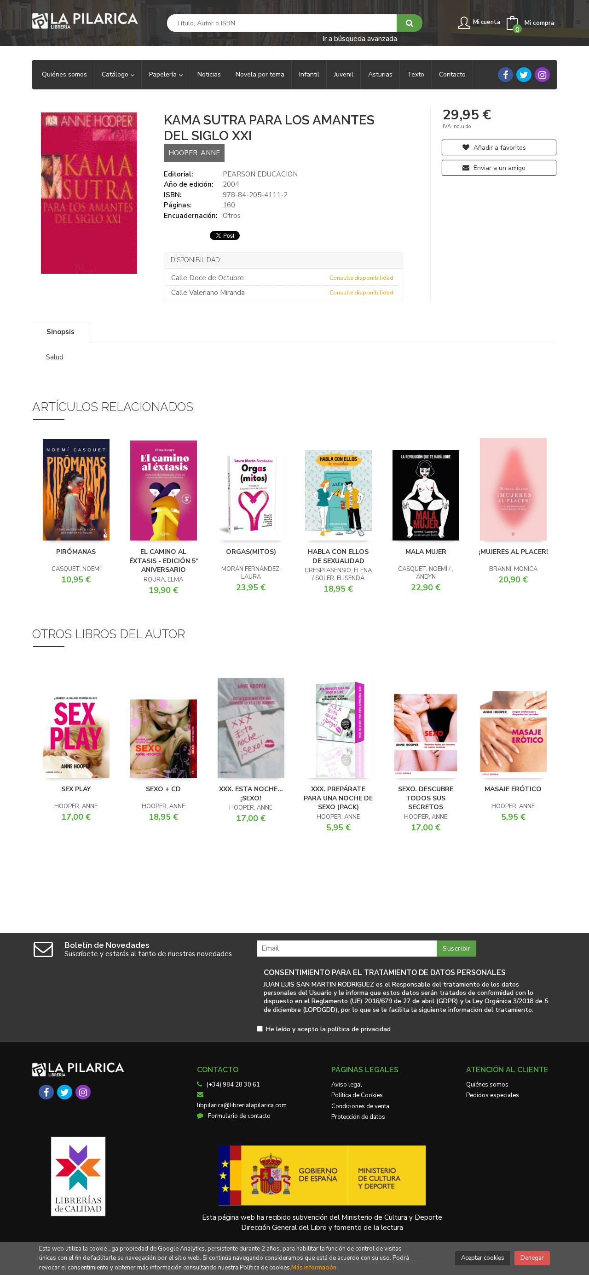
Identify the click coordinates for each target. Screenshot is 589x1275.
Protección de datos (358, 1117)
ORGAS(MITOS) (251, 551)
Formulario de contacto (239, 1116)
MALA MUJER (425, 551)
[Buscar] (409, 23)
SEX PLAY (76, 789)
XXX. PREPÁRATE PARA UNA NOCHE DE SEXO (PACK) (338, 798)
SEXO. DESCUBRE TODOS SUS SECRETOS (425, 798)
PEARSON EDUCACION (260, 174)
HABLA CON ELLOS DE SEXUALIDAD (338, 556)
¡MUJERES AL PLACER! (513, 551)
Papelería (164, 74)
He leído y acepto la (328, 1030)
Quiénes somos (487, 1085)
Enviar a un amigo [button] (498, 168)
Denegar (532, 1258)
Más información (313, 1267)
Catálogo (116, 74)
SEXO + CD (163, 789)
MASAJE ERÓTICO (513, 789)
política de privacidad (359, 1029)
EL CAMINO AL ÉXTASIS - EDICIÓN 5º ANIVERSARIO (163, 560)
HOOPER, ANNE (194, 153)
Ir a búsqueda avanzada (360, 38)
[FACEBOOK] (505, 74)
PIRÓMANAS (76, 551)
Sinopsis (60, 331)
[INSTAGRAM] (542, 74)
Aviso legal (346, 1085)
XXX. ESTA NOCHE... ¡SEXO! (251, 794)
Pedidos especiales (492, 1095)
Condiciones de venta (360, 1106)
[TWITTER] (523, 74)
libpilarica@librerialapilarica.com (242, 1105)
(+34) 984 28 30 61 (233, 1085)
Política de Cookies (357, 1095)
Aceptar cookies (482, 1258)
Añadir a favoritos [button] (499, 147)
